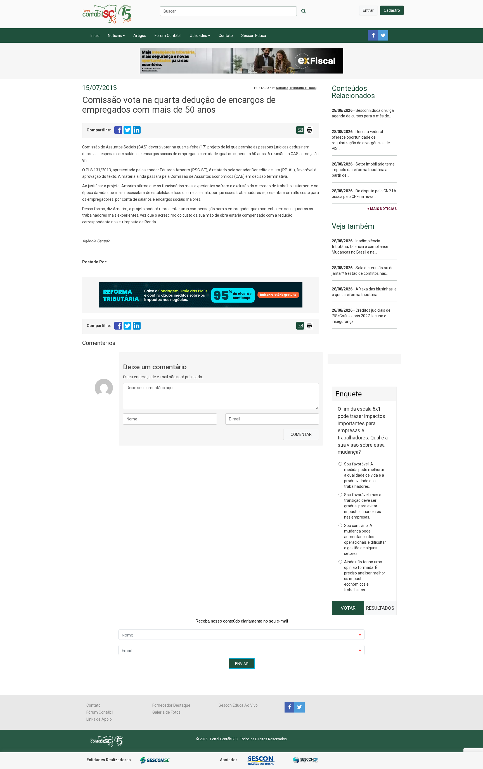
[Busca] (303, 11)
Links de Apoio (99, 719)
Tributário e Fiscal (302, 88)
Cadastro (392, 10)
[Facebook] (289, 707)
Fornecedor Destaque (171, 705)
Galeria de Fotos (166, 712)
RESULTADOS (380, 608)
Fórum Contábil (168, 35)
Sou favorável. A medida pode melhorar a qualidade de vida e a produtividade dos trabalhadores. (364, 475)
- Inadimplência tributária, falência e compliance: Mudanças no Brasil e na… (360, 246)
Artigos (139, 35)
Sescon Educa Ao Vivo (238, 705)
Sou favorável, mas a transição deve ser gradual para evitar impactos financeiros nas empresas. (362, 506)
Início (95, 35)
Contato (226, 35)
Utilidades (199, 35)
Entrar (368, 10)
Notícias (115, 35)
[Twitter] (298, 707)
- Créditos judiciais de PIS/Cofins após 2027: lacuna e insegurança (361, 316)
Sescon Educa (253, 35)
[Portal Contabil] (108, 741)
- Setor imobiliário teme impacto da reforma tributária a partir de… (363, 170)
